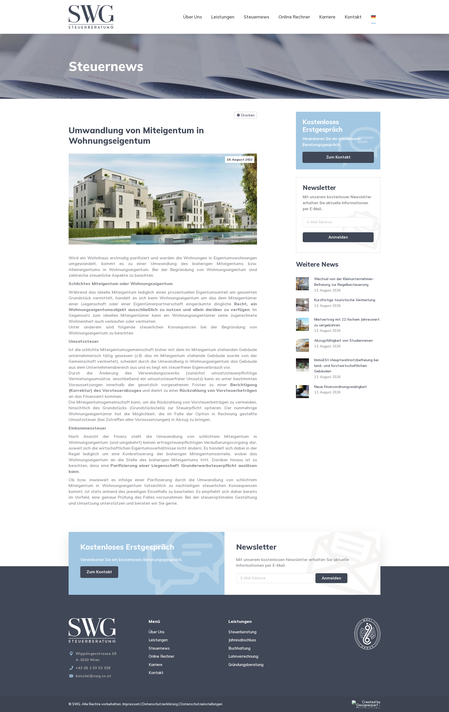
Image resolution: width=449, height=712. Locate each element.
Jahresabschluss (242, 640)
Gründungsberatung (245, 664)
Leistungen (222, 16)
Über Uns (192, 16)
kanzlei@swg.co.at (93, 676)
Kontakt (353, 16)
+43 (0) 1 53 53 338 (93, 667)
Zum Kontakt (338, 157)
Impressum (131, 704)
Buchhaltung (239, 648)
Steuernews (256, 16)
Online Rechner (294, 16)
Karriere (327, 16)
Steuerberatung (242, 632)
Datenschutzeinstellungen (201, 704)
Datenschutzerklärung (160, 704)
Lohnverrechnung (243, 656)
